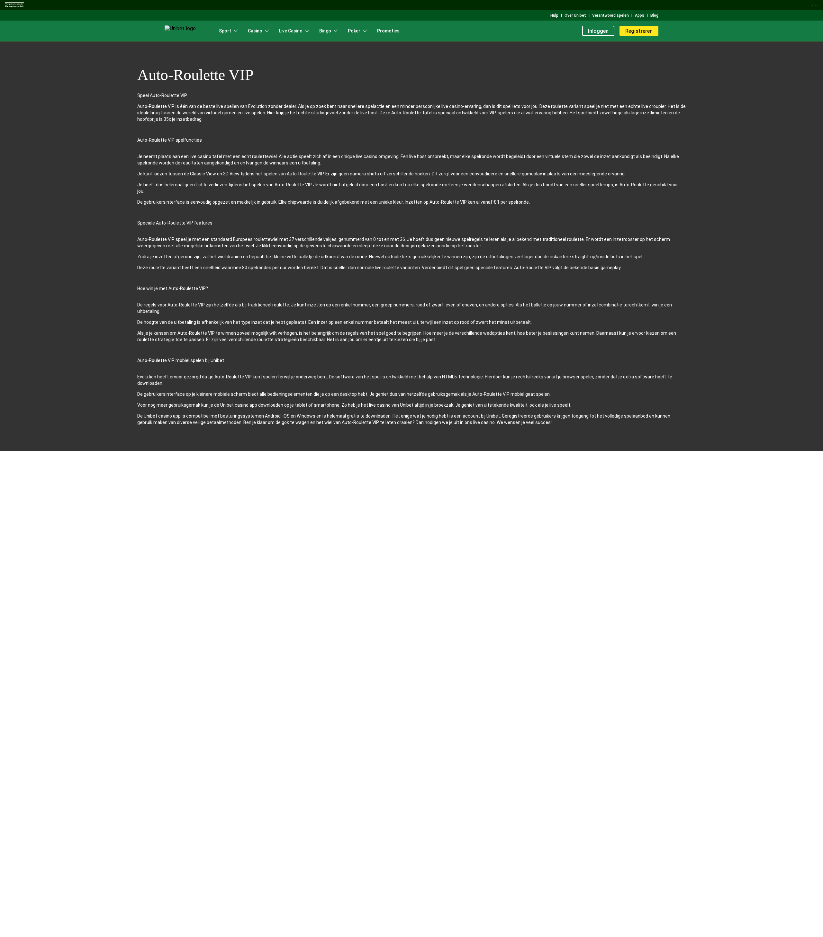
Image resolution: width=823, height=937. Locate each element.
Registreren (639, 31)
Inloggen (598, 31)
